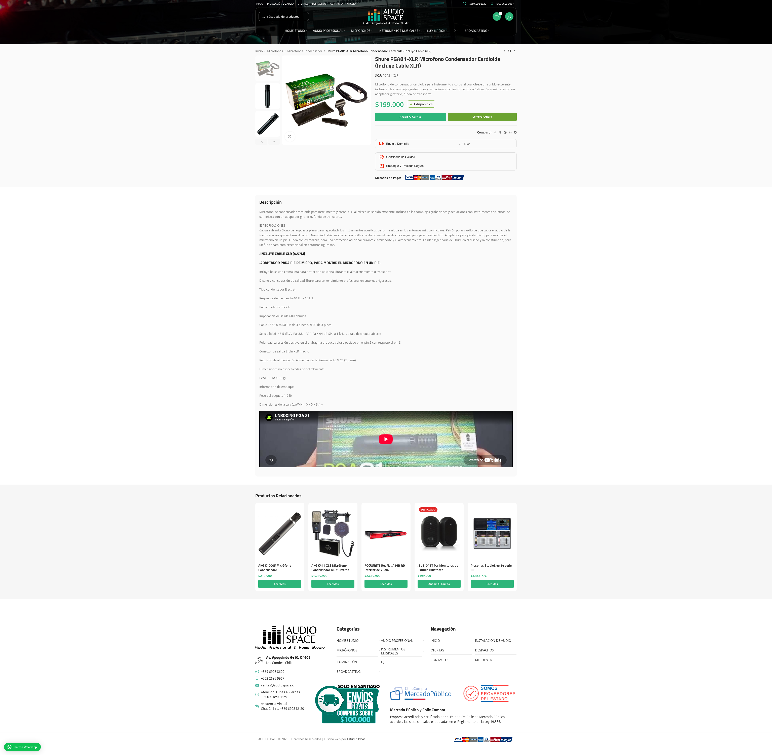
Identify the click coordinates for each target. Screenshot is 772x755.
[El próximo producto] (514, 51)
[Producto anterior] (504, 51)
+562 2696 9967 (272, 678)
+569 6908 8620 (272, 671)
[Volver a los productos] (509, 51)
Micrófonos (275, 51)
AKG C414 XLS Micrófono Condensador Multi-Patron (330, 567)
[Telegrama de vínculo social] (515, 132)
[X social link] (500, 132)
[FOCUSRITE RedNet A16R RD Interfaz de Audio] (386, 533)
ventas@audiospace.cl (278, 685)
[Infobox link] (474, 4)
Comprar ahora (482, 116)
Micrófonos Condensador (304, 51)
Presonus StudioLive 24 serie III (491, 567)
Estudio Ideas (356, 739)
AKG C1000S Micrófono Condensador (274, 567)
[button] (261, 142)
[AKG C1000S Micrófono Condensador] (279, 533)
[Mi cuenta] (509, 16)
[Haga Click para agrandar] (290, 136)
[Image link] (290, 637)
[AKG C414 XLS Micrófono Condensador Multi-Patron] (332, 533)
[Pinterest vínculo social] (505, 132)
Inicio (259, 51)
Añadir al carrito (410, 116)
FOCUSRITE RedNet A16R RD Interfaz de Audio (384, 567)
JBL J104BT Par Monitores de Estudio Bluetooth (438, 567)
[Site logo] (386, 16)
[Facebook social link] (495, 132)
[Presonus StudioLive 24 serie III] (492, 533)
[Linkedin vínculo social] (510, 132)
